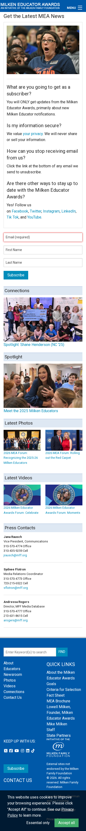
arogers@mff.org (16, 620)
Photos (10, 680)
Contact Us (13, 697)
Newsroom (13, 674)
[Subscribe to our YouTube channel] (17, 751)
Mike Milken (57, 724)
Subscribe (15, 768)
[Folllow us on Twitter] (6, 751)
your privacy (33, 133)
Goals (51, 684)
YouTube (34, 217)
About (8, 663)
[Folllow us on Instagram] (23, 751)
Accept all (66, 822)
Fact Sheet (55, 695)
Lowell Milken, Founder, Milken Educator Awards (61, 713)
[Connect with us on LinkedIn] (28, 751)
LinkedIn (68, 211)
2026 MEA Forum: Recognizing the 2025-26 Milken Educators (21, 458)
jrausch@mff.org (15, 555)
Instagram (51, 211)
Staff (51, 729)
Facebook (20, 211)
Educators (12, 669)
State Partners (59, 735)
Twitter (35, 211)
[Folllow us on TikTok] (33, 751)
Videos (10, 686)
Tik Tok (13, 217)
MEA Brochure (58, 701)
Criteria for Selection (64, 689)
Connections (14, 691)
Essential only (38, 822)
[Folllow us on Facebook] (11, 751)
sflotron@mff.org (16, 588)
